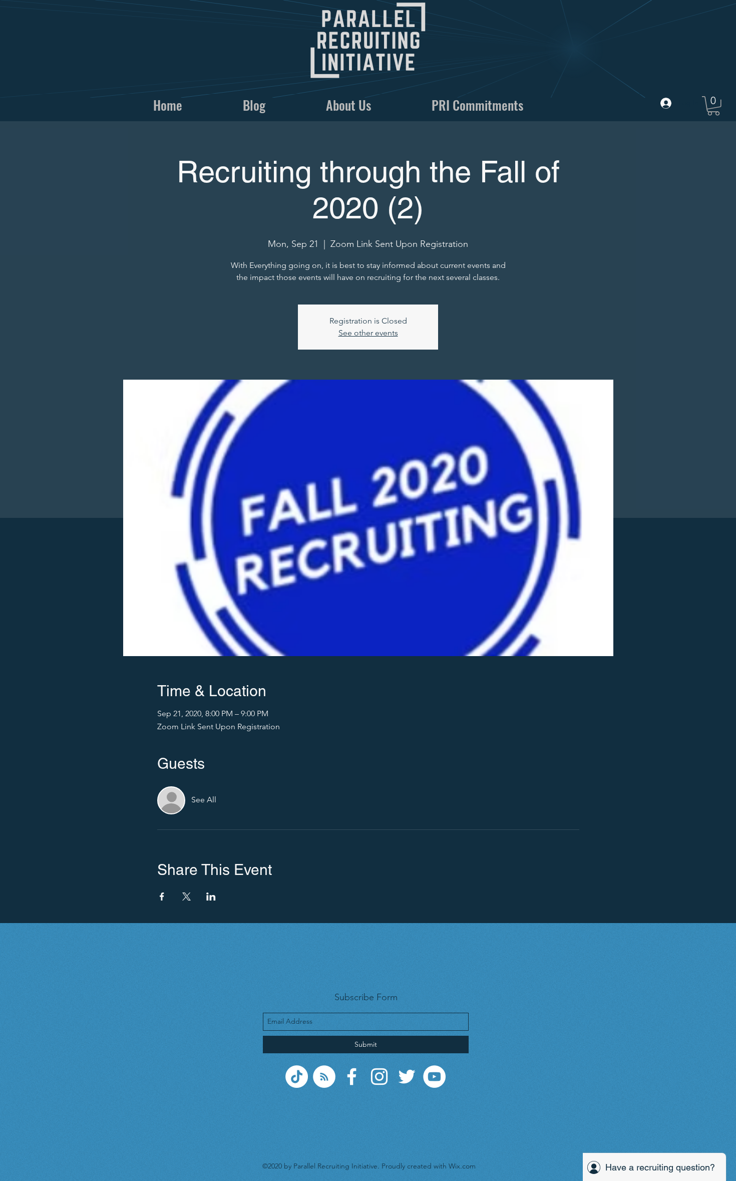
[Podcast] (324, 1076)
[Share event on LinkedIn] (211, 897)
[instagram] (379, 1076)
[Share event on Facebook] (162, 897)
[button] (713, 106)
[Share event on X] (186, 897)
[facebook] (351, 1076)
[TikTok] (296, 1076)
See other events (368, 333)
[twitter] (407, 1076)
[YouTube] (434, 1076)
